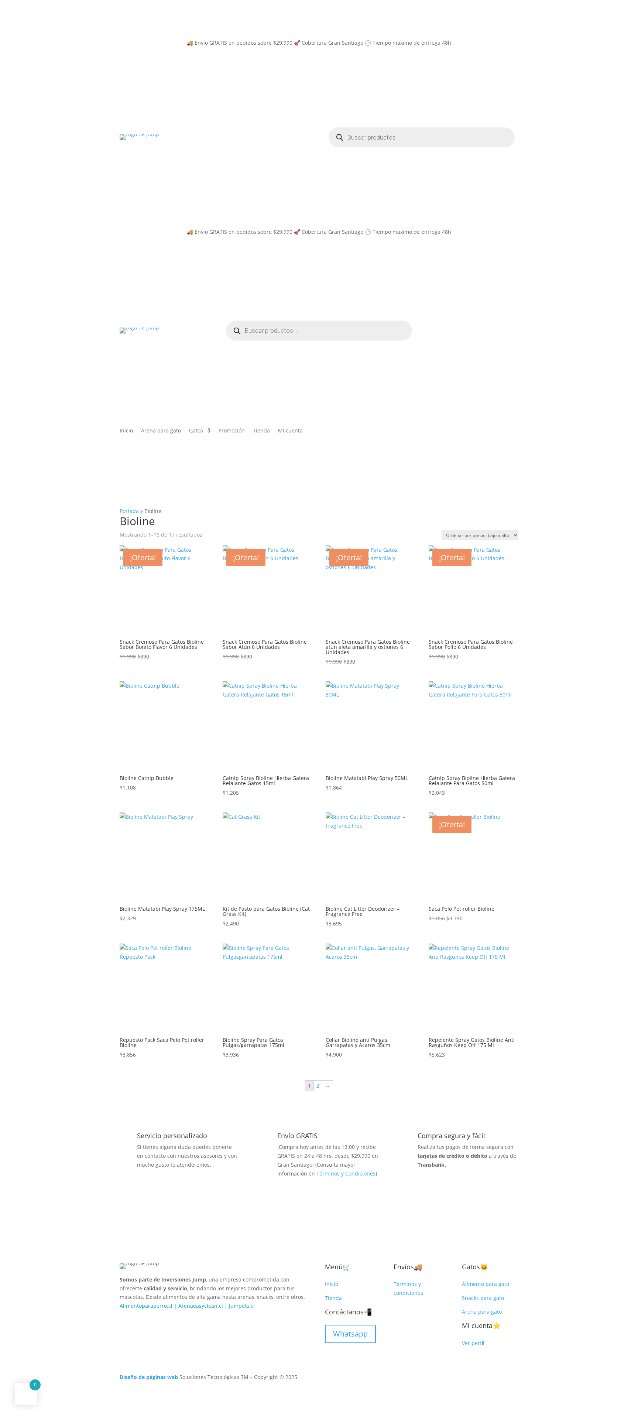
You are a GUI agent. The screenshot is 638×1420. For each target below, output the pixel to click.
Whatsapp (350, 1334)
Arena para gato (161, 431)
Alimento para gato (485, 1283)
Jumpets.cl (242, 1305)
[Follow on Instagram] (140, 1322)
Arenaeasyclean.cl (200, 1305)
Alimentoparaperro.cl (146, 1305)
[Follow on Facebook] (125, 1322)
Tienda (261, 431)
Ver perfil (473, 1343)
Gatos (196, 431)
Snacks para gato (483, 1297)
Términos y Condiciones (345, 1173)
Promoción (232, 431)
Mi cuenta (290, 431)
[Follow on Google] (155, 1322)
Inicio (126, 431)
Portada (129, 510)
